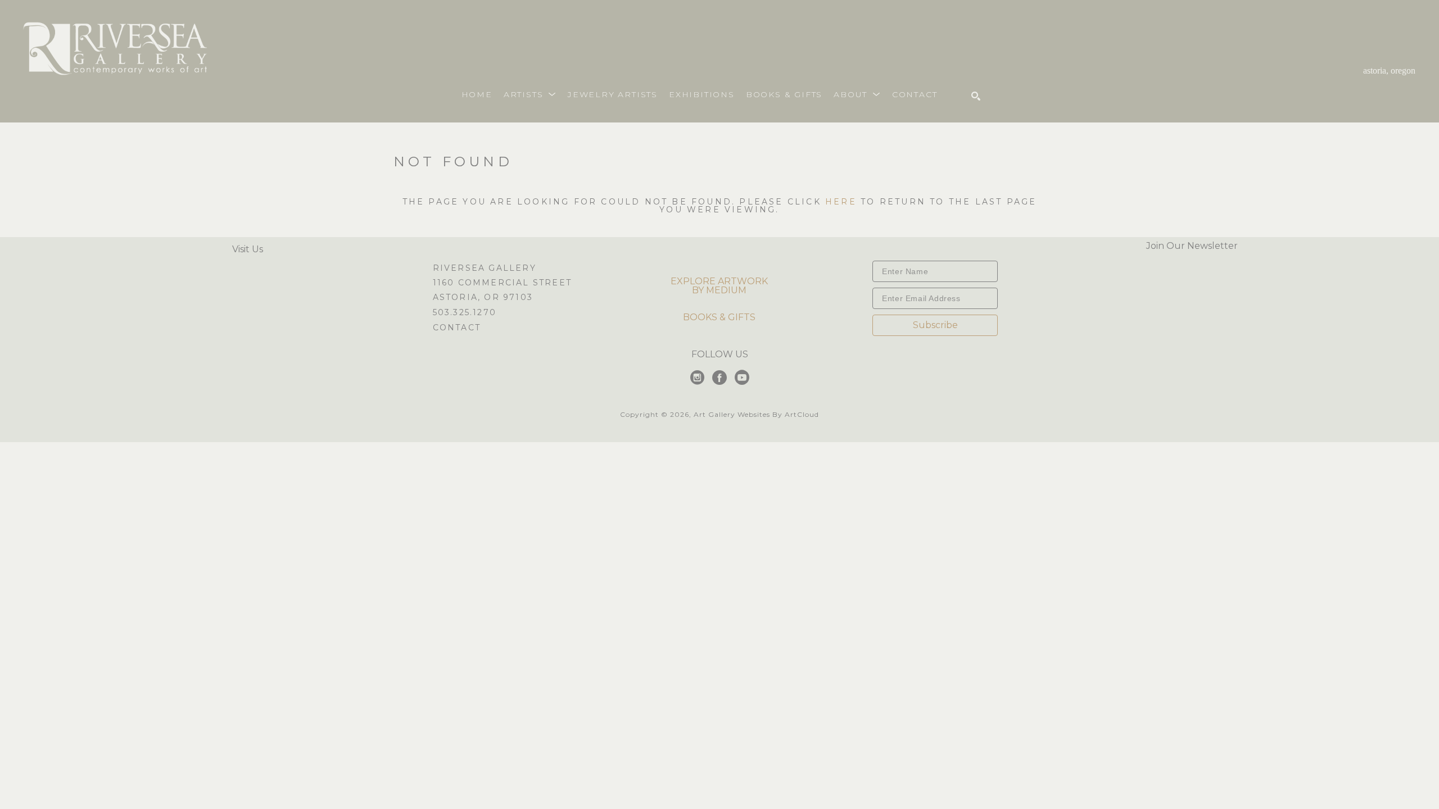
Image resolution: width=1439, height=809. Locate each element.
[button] (530, 94)
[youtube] (742, 377)
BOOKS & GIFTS (719, 317)
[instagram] (697, 377)
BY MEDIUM (719, 290)
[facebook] (719, 377)
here (841, 202)
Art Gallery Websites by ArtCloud (756, 414)
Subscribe (935, 325)
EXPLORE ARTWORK (719, 281)
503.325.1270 (464, 312)
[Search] (975, 96)
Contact (457, 327)
